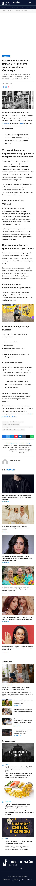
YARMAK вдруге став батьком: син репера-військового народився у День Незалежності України (17, 497)
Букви (22, 123)
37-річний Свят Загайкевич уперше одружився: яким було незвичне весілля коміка (16, 528)
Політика (25, 7)
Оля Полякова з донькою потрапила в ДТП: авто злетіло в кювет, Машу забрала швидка (17, 618)
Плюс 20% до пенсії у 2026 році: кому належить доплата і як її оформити (16, 688)
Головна (5, 7)
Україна (12, 7)
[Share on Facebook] (3, 87)
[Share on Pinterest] (8, 87)
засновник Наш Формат (25, 427)
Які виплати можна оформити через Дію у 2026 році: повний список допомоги (23, 711)
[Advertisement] (18, 34)
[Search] (30, 3)
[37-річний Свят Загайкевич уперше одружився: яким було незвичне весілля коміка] (18, 514)
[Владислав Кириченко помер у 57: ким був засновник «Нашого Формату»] (18, 100)
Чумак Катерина (14, 460)
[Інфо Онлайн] (11, 2)
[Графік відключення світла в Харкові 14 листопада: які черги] (18, 827)
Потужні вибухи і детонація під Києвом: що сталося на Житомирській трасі (23, 731)
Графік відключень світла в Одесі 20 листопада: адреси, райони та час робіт (18, 769)
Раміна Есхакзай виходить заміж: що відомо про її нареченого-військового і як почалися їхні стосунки (17, 648)
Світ (18, 7)
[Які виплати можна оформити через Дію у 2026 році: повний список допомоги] (7, 711)
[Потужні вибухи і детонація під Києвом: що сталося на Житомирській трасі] (7, 732)
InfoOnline (5, 123)
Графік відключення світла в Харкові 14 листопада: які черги (19, 842)
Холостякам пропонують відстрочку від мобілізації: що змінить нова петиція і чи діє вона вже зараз (23, 721)
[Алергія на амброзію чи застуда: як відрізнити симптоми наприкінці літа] (7, 702)
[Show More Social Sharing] (12, 87)
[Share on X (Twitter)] (6, 87)
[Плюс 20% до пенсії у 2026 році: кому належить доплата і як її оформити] (18, 673)
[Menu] (33, 3)
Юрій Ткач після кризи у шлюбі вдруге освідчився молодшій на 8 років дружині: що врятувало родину (17, 589)
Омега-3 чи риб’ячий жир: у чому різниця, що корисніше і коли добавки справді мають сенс (17, 806)
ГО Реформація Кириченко (10, 427)
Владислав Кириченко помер (11, 424)
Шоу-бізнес (6, 56)
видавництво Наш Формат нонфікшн (13, 421)
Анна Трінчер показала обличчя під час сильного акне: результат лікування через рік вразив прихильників (17, 558)
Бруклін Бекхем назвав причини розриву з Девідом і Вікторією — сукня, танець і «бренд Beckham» (25, 449)
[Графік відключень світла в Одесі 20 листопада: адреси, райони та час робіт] (18, 752)
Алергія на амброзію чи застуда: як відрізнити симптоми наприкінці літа (23, 701)
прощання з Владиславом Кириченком (13, 429)
